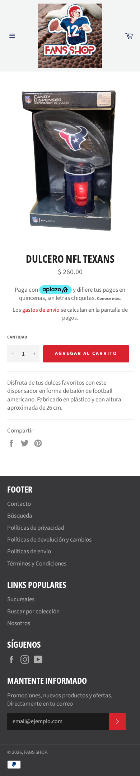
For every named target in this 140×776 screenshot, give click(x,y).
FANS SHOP (35, 752)
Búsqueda (19, 515)
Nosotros (18, 623)
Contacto (19, 504)
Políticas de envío (29, 551)
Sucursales (20, 599)
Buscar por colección (33, 611)
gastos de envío (41, 310)
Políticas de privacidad (35, 528)
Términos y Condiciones (36, 563)
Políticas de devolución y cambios (49, 539)
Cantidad (17, 337)
